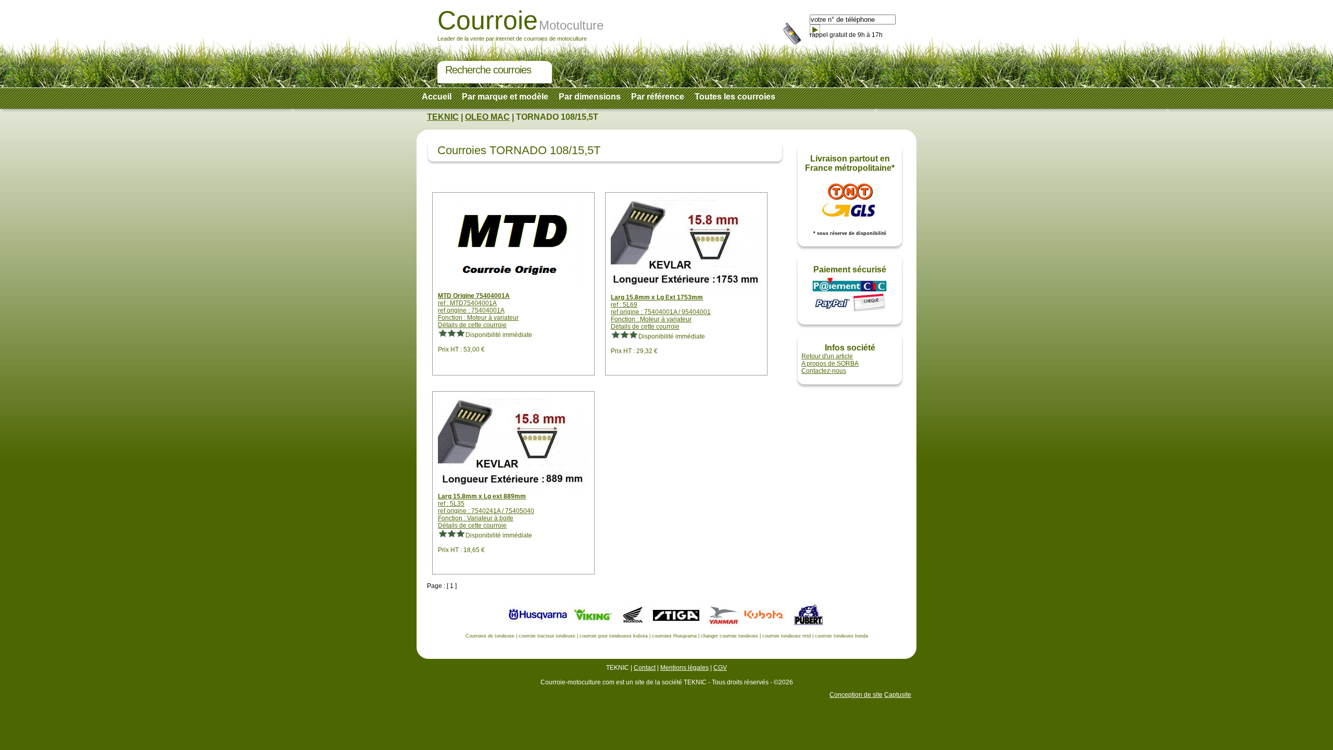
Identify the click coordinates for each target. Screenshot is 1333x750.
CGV (720, 667)
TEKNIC (443, 117)
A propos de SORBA (830, 363)
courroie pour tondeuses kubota (614, 636)
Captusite (897, 694)
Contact (645, 667)
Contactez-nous (823, 370)
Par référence (657, 96)
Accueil (436, 96)
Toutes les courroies (735, 96)
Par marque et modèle (505, 96)
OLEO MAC (487, 117)
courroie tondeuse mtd (786, 636)
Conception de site (856, 694)
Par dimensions (590, 96)
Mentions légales (684, 667)
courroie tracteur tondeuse (547, 636)
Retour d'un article (827, 356)
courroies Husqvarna (674, 636)
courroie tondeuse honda (841, 636)
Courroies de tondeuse (490, 636)
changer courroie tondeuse (729, 636)
